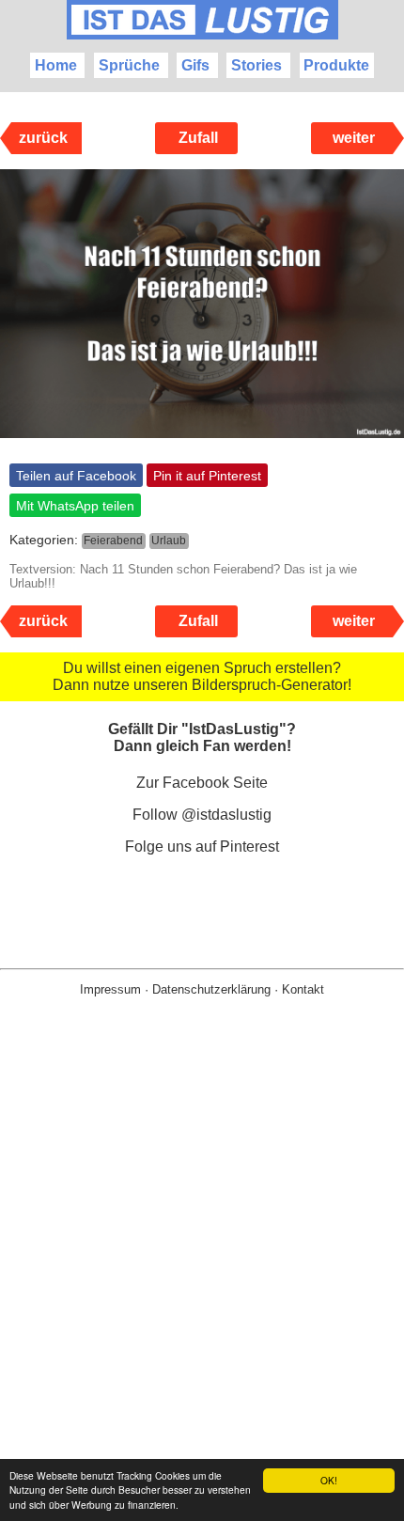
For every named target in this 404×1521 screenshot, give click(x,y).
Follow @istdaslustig (202, 815)
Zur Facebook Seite (202, 783)
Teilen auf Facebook (76, 475)
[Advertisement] (202, 1289)
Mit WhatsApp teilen (75, 505)
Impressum (110, 989)
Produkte (336, 65)
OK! (328, 1480)
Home (56, 65)
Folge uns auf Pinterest (202, 847)
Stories (256, 65)
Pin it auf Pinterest (207, 475)
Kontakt (303, 989)
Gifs (195, 65)
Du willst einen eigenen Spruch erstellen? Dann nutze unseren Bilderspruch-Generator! (202, 676)
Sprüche (129, 65)
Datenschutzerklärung (211, 989)
